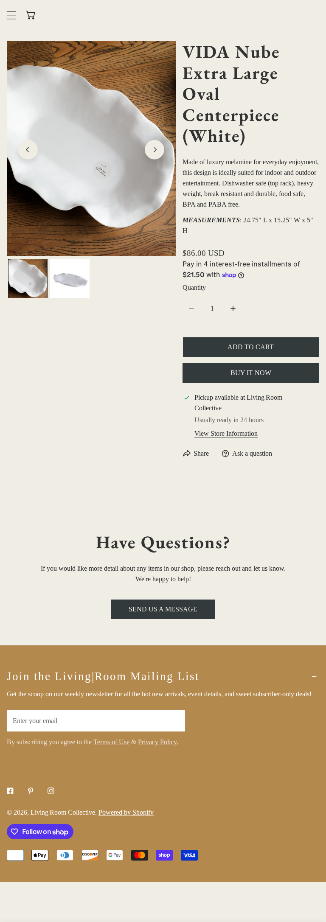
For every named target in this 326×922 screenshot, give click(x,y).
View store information (226, 433)
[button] (31, 15)
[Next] (155, 150)
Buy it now (250, 372)
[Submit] (173, 720)
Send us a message (163, 609)
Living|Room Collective (63, 812)
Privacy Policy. (158, 741)
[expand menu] (11, 15)
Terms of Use (111, 741)
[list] (91, 148)
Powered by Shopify (126, 812)
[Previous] (28, 150)
